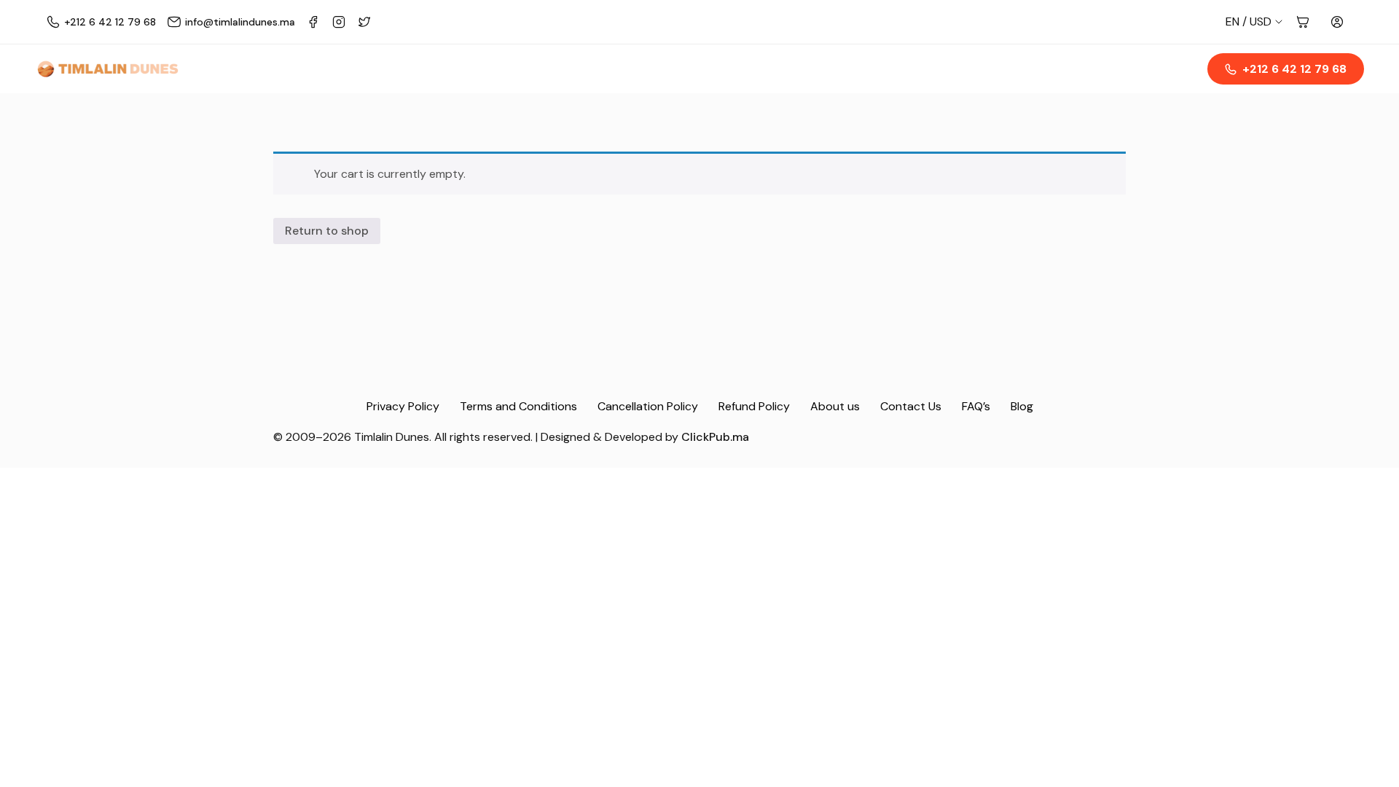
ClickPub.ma (715, 437)
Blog (1022, 406)
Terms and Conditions (518, 406)
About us (835, 406)
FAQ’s (976, 406)
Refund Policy (754, 406)
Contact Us (910, 406)
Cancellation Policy (647, 406)
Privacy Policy (403, 406)
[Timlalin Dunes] (108, 69)
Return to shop (327, 230)
